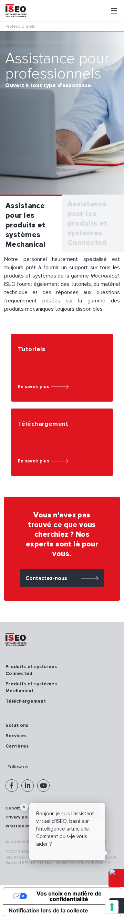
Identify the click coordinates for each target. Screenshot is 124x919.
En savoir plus (33, 387)
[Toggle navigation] (114, 11)
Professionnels (20, 26)
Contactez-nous (46, 578)
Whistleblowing (22, 826)
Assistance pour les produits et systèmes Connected (87, 223)
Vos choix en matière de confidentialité (69, 896)
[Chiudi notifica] (24, 807)
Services (16, 736)
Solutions (17, 725)
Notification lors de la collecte (48, 910)
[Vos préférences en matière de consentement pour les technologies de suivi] (111, 906)
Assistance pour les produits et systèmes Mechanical (25, 225)
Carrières (17, 746)
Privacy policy (20, 817)
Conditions (17, 808)
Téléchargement (26, 701)
